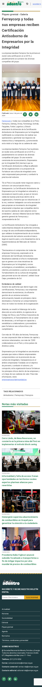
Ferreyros (29, 395)
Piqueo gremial (10, 14)
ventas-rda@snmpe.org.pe (28, 667)
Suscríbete (37, 4)
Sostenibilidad (7, 618)
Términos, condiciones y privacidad (15, 640)
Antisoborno (8, 395)
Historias (5, 614)
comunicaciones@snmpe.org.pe (20, 663)
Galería (24, 14)
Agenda (5, 631)
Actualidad (6, 609)
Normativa (6, 636)
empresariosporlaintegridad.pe (14, 380)
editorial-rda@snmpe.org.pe (27, 670)
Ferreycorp (6, 121)
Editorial (5, 623)
